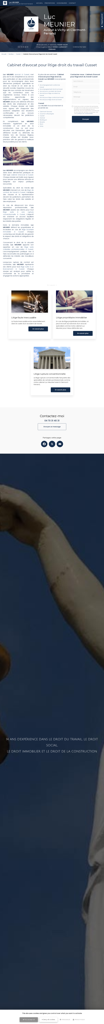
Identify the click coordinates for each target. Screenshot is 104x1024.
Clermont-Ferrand (46, 111)
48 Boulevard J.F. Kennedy (52, 45)
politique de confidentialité (84, 113)
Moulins (42, 122)
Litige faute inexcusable (23, 317)
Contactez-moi (79, 47)
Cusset (18, 54)
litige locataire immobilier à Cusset (18, 230)
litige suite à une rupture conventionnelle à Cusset (18, 213)
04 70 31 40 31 (23, 47)
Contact (72, 3)
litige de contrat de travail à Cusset (18, 191)
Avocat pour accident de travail (50, 91)
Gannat (42, 118)
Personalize (65, 1020)
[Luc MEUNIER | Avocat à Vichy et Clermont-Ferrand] (5, 3)
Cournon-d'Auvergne (47, 114)
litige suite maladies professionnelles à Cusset (18, 248)
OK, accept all (29, 1020)
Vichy (41, 126)
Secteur (11, 54)
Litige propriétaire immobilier (71, 317)
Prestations (50, 3)
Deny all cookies (49, 1020)
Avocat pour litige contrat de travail (51, 97)
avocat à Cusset (22, 74)
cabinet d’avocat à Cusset (22, 175)
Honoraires (62, 3)
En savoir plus (38, 329)
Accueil (39, 3)
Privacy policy (79, 1020)
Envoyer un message (52, 427)
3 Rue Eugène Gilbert (52, 48)
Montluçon (43, 120)
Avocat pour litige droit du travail (51, 99)
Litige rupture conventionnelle (50, 374)
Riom (41, 124)
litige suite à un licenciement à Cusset (18, 268)
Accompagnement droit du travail (51, 89)
